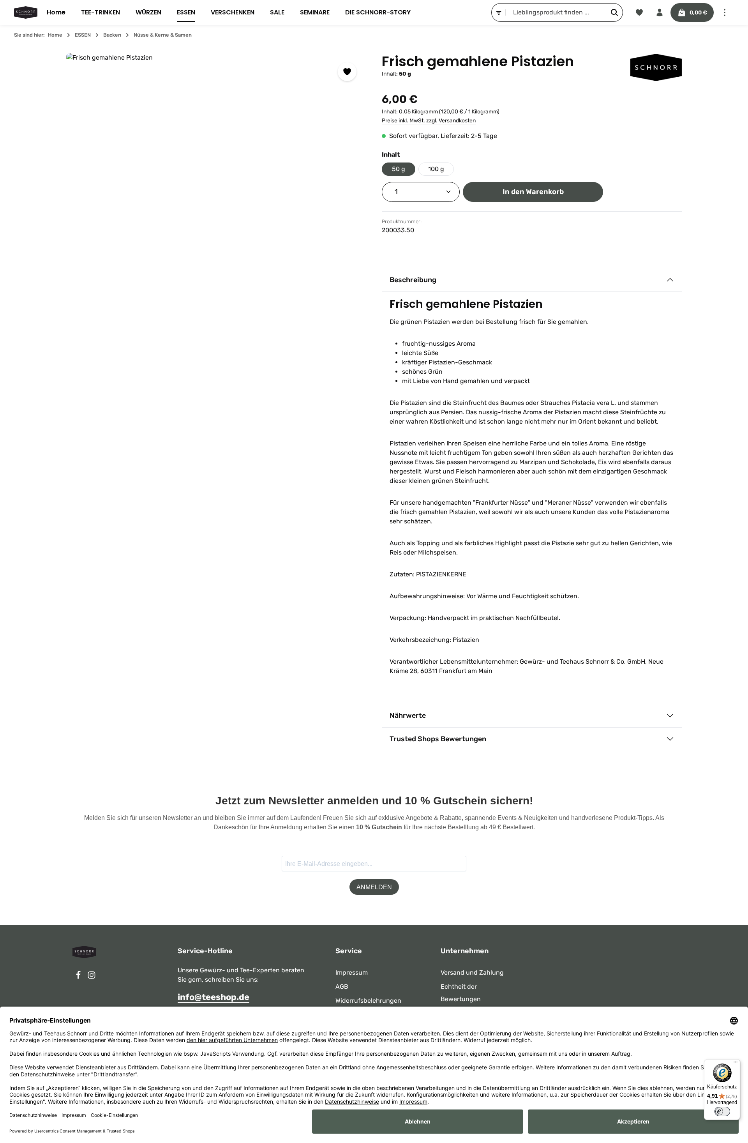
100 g (436, 169)
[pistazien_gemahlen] (216, 203)
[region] (216, 203)
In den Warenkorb (533, 191)
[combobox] (556, 12)
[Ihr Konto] (659, 12)
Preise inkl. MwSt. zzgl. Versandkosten (429, 120)
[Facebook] (79, 977)
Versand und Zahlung (472, 972)
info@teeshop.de (213, 997)
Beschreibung (413, 280)
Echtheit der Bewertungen (461, 993)
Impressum (351, 972)
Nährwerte (408, 715)
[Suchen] (614, 12)
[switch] (722, 1111)
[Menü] (735, 1064)
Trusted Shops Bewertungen (438, 739)
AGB (341, 986)
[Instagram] (91, 977)
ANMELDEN (374, 887)
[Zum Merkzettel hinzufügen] (347, 71)
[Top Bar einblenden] (724, 12)
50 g (398, 169)
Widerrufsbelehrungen (368, 1000)
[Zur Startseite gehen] (25, 12)
